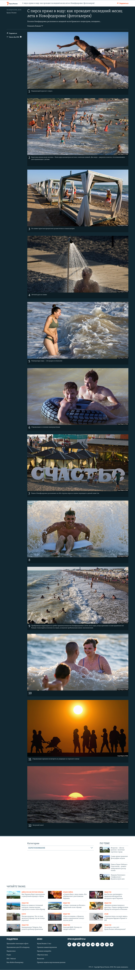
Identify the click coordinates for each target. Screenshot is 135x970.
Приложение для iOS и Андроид (18, 947)
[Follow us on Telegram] (93, 944)
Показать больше (34, 26)
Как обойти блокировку (15, 962)
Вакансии (40, 959)
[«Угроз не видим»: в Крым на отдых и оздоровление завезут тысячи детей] (55, 917)
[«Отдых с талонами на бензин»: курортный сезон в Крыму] (55, 906)
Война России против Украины (32, 892)
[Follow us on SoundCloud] (97, 944)
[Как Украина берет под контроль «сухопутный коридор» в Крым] (13, 895)
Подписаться (11, 951)
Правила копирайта (44, 951)
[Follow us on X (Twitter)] (74, 944)
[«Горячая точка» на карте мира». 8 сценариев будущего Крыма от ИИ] (96, 917)
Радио (9, 955)
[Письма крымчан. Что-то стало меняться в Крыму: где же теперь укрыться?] (13, 917)
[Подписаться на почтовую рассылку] (111, 944)
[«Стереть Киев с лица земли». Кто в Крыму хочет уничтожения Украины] (55, 895)
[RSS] (102, 944)
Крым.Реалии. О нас (44, 944)
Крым (106, 914)
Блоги (24, 914)
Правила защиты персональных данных (51, 962)
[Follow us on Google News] (88, 944)
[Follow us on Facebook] (69, 944)
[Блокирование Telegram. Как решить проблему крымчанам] (13, 928)
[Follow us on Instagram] (83, 944)
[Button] (122, 3)
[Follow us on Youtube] (79, 944)
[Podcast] (107, 944)
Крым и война (68, 892)
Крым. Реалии (12, 13)
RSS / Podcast (11, 959)
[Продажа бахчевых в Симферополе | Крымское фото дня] (105, 877)
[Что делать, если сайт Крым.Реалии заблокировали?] (96, 928)
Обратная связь (42, 955)
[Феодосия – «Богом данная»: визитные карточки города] (105, 850)
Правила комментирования (47, 947)
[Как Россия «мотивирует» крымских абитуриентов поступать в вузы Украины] (96, 895)
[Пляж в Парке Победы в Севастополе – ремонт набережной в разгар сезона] (105, 866)
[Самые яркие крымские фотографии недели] (105, 858)
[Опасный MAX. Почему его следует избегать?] (55, 928)
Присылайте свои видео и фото (17, 944)
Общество (107, 892)
